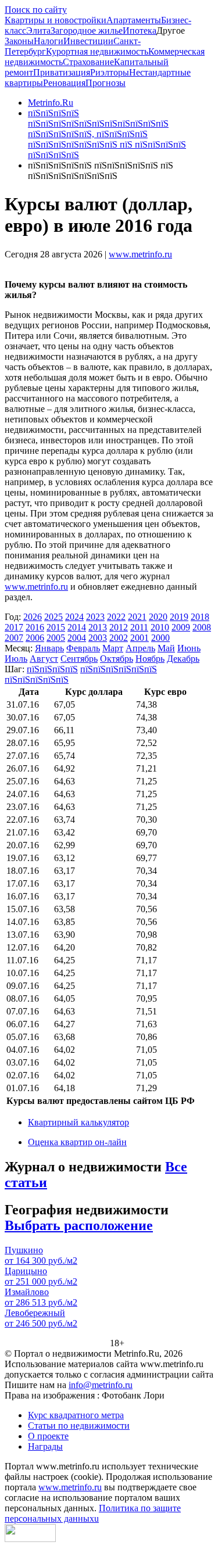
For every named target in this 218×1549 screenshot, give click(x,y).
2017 (14, 627)
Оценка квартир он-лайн (77, 1142)
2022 (116, 617)
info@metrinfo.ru (101, 1385)
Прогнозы (105, 83)
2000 (160, 638)
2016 (35, 627)
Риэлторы (109, 72)
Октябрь (116, 659)
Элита (38, 30)
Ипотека (139, 30)
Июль (16, 659)
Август (44, 659)
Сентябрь (79, 659)
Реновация (64, 83)
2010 (160, 627)
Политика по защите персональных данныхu (93, 1513)
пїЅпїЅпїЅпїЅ (52, 669)
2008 (201, 627)
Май (166, 648)
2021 (137, 617)
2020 (158, 617)
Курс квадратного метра (76, 1415)
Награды (45, 1446)
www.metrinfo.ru (140, 254)
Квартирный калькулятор (78, 1122)
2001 (139, 638)
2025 (53, 617)
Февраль (83, 648)
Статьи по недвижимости (79, 1425)
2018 (200, 617)
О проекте (48, 1436)
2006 (35, 638)
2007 (14, 638)
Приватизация (61, 72)
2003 (97, 638)
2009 (180, 627)
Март (112, 648)
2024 (74, 617)
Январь (49, 648)
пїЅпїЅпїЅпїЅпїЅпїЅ (118, 669)
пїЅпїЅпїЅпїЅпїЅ (37, 679)
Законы (19, 41)
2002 (118, 638)
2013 (97, 627)
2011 (139, 627)
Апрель (140, 648)
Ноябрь (150, 659)
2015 (56, 627)
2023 (95, 617)
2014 (76, 627)
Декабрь (183, 659)
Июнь (189, 648)
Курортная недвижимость (97, 51)
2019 (179, 617)
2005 (56, 638)
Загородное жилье (87, 30)
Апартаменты (133, 20)
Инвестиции (88, 41)
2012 (118, 627)
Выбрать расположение (79, 1225)
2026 (32, 617)
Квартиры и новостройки (55, 20)
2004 (76, 638)
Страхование (88, 62)
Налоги (48, 41)
